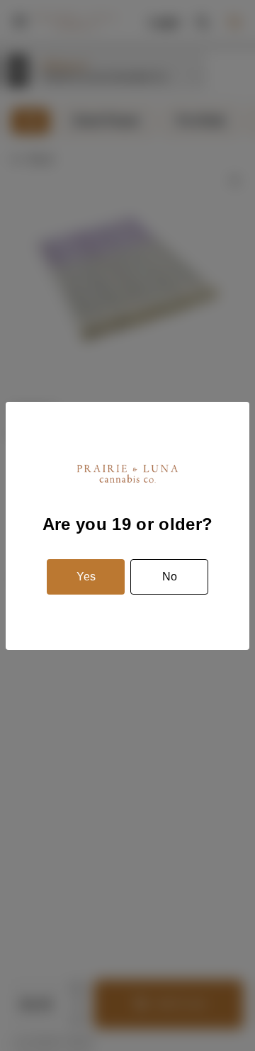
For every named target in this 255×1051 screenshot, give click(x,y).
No (169, 577)
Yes (86, 577)
